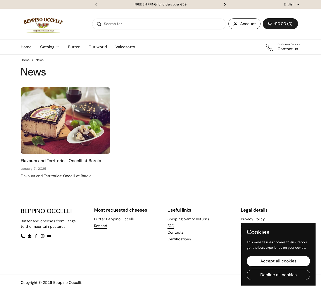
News (39, 60)
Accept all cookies (278, 261)
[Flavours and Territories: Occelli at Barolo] (65, 120)
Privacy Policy (253, 219)
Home (25, 60)
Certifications (179, 239)
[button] (280, 23)
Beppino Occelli (67, 282)
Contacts (175, 232)
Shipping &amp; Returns (188, 219)
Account (248, 23)
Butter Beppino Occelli (114, 219)
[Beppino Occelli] (43, 24)
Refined (100, 225)
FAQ (170, 225)
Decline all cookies (278, 274)
